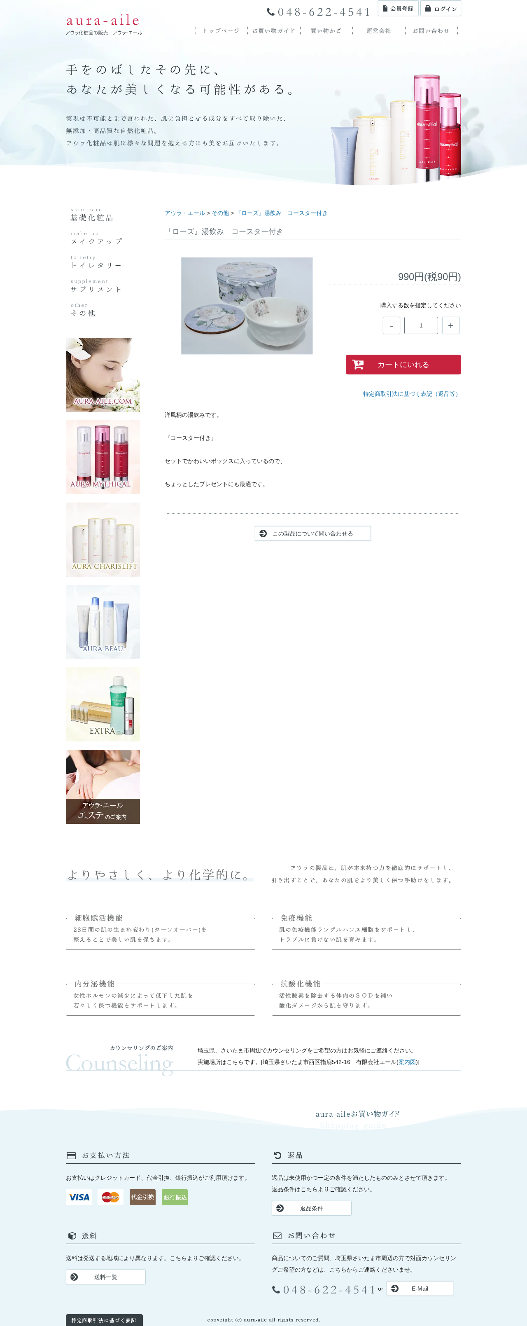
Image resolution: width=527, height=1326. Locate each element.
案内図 (407, 1062)
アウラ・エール (185, 213)
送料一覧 (105, 1277)
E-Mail (420, 1288)
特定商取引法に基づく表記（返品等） (412, 394)
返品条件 (311, 1208)
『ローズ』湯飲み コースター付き (282, 213)
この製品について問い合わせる (313, 533)
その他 (220, 213)
